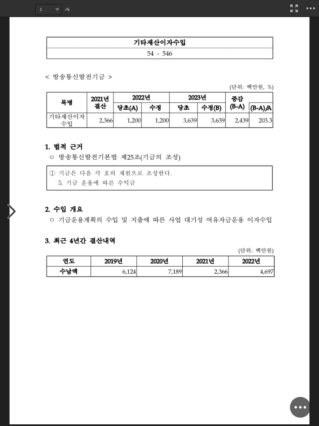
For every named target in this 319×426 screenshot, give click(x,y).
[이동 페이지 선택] (57, 10)
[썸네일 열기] (12, 212)
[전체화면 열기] (294, 8)
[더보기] (310, 8)
